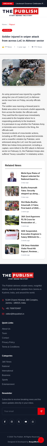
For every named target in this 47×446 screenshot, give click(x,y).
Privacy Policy (8, 342)
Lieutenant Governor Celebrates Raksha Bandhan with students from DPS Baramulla (30, 3)
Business (6, 375)
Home (4, 24)
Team (4, 333)
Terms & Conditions (10, 347)
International (7, 371)
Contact (5, 338)
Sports (5, 380)
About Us (6, 329)
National (6, 366)
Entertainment (8, 384)
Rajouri (12, 24)
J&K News (6, 362)
